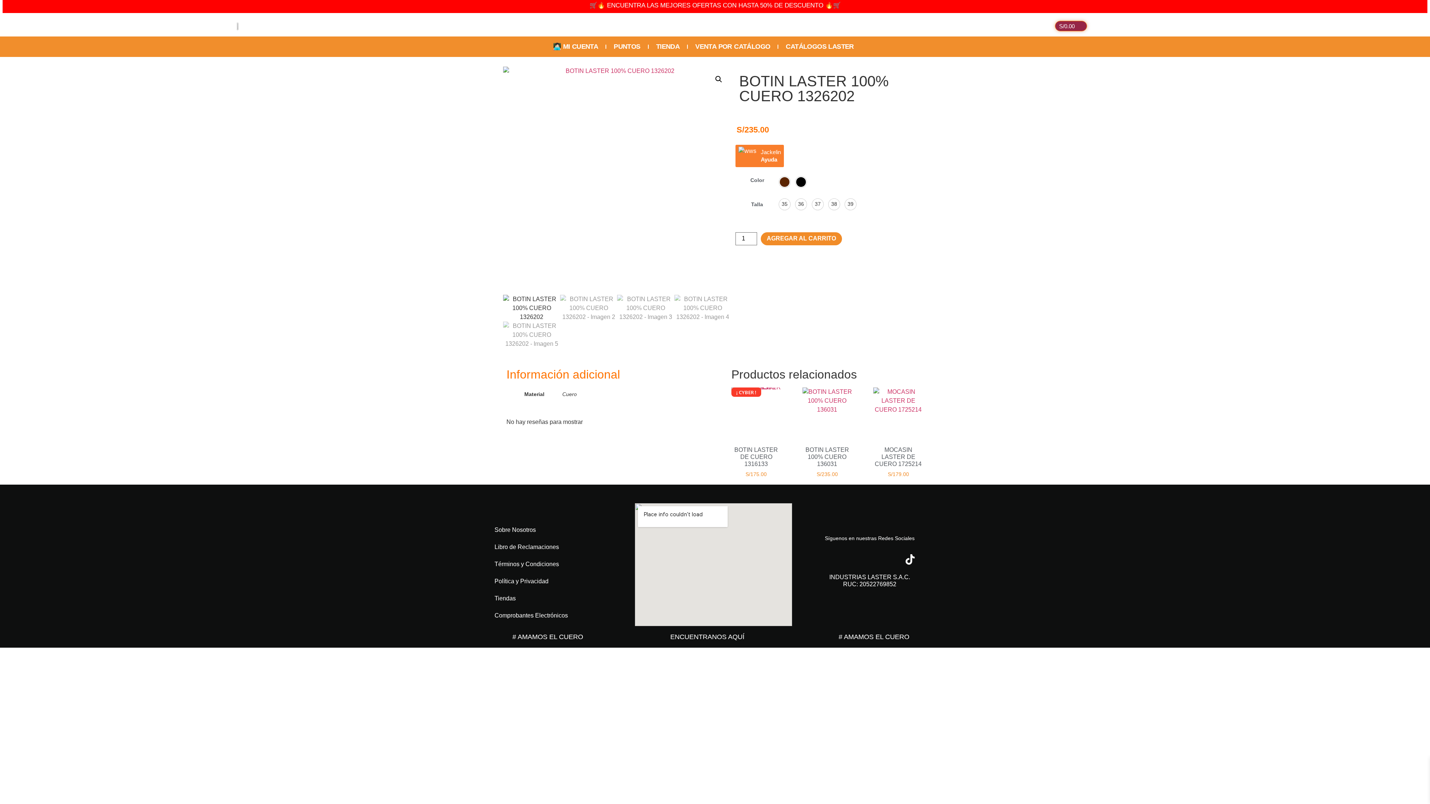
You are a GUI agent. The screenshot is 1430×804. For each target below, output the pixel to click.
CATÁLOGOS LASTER (820, 46)
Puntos (627, 46)
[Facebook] (830, 559)
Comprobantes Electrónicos (531, 615)
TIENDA (668, 46)
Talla (757, 204)
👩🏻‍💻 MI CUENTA (575, 46)
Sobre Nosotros (515, 530)
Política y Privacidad (522, 581)
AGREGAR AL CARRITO (801, 238)
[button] (718, 79)
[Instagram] (856, 559)
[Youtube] (883, 559)
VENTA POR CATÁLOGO (732, 46)
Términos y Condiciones (527, 564)
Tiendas (505, 598)
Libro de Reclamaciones (527, 547)
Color (757, 180)
